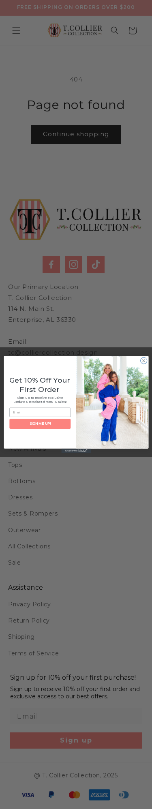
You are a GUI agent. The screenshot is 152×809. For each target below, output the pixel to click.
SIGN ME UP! (40, 424)
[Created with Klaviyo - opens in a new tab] (76, 451)
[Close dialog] (143, 360)
